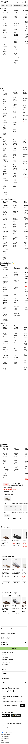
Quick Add (6, 582)
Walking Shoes (15, 53)
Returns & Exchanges (7, 659)
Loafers (5, 39)
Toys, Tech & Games (16, 309)
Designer (5, 113)
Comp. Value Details (5, 736)
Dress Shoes (4, 30)
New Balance (16, 345)
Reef (4, 360)
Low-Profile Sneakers (5, 228)
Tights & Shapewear (5, 319)
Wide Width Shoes (4, 128)
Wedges (5, 51)
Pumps (4, 44)
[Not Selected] (3, 570)
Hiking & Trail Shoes (5, 223)
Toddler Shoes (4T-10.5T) (5, 150)
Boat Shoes (4, 98)
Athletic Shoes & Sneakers (16, 34)
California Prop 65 (4, 740)
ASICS (15, 333)
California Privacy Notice (5, 727)
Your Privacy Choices (8, 732)
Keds (15, 340)
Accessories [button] (17, 58)
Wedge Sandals (15, 28)
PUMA (15, 350)
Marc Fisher (5, 355)
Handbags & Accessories (6, 470)
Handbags (16, 60)
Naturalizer (5, 357)
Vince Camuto (5, 368)
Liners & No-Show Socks (5, 316)
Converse (16, 338)
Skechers (16, 360)
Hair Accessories (16, 291)
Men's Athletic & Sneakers (15, 203)
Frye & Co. (5, 349)
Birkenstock (6, 336)
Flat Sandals (16, 23)
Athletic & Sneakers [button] (17, 5)
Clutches (5, 275)
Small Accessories (16, 303)
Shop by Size (5, 140)
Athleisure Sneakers (5, 208)
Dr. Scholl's (5, 343)
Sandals (5, 46)
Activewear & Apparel (17, 271)
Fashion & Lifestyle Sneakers (16, 43)
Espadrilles (5, 33)
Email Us (4, 655)
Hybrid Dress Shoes (14, 126)
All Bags (5, 267)
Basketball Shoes (15, 212)
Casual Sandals (15, 13)
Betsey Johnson (5, 333)
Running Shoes (15, 46)
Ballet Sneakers (5, 212)
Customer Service (6, 667)
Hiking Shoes (4, 116)
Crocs (4, 339)
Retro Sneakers (5, 239)
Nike (15, 348)
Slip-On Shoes (14, 160)
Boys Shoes (14, 165)
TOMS (4, 366)
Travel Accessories (16, 312)
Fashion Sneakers (5, 219)
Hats (15, 294)
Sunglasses (16, 306)
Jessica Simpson (5, 352)
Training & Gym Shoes (5, 250)
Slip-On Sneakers (16, 50)
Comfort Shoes (5, 26)
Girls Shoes (14, 140)
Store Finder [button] (5, 664)
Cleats (4, 183)
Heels (4, 37)
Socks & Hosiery (15, 63)
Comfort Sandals (15, 17)
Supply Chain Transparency (6, 730)
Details (20, 701)
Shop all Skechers (8, 487)
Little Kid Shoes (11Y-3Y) (5, 156)
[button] (10, 559)
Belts (15, 278)
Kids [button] (11, 5)
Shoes (4, 10)
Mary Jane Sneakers (5, 232)
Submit (22, 705)
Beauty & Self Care (16, 275)
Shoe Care (16, 300)
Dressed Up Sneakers (15, 121)
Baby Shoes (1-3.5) (5, 145)
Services (4, 669)
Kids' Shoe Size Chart (5, 165)
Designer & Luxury (16, 281)
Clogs (4, 23)
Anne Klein (5, 331)
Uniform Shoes (5, 195)
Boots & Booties (5, 17)
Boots (4, 101)
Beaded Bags (5, 272)
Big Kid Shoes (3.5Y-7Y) (5, 160)
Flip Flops (16, 25)
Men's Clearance (16, 448)
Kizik (15, 342)
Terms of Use (3, 729)
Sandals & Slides (16, 470)
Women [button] (2, 5)
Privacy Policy (3, 725)
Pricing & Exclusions (5, 738)
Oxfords (14, 131)
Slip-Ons (5, 125)
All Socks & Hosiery (5, 299)
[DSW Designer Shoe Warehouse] (6, 2)
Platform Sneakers (5, 235)
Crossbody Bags (5, 278)
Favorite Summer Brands (5, 327)
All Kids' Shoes (5, 170)
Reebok (15, 353)
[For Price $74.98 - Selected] (7, 498)
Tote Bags (5, 295)
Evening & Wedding (16, 284)
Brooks (15, 335)
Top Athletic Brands (16, 327)
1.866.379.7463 (6, 662)
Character (5, 180)
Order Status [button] (5, 657)
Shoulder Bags (5, 292)
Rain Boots (4, 119)
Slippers (5, 49)
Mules (4, 42)
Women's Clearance (5, 448)
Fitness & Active (16, 288)
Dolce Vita (5, 341)
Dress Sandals (15, 20)
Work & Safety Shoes (5, 55)
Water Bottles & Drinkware (17, 316)
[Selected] (13, 570)
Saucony (16, 357)
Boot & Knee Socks (4, 307)
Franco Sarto (4, 346)
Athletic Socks (5, 303)
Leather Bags (5, 286)
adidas (15, 331)
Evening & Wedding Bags (5, 282)
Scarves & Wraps (16, 297)
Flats (4, 35)
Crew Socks (4, 311)
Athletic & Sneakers (5, 13)
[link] (5, 542)
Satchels (5, 289)
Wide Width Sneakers (5, 259)
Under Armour (15, 363)
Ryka (15, 355)
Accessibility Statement (5, 734)
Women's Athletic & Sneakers (5, 203)
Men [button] (7, 5)
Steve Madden (5, 363)
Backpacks (5, 269)
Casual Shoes (4, 20)
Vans (15, 365)
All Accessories (17, 267)
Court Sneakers (16, 38)
